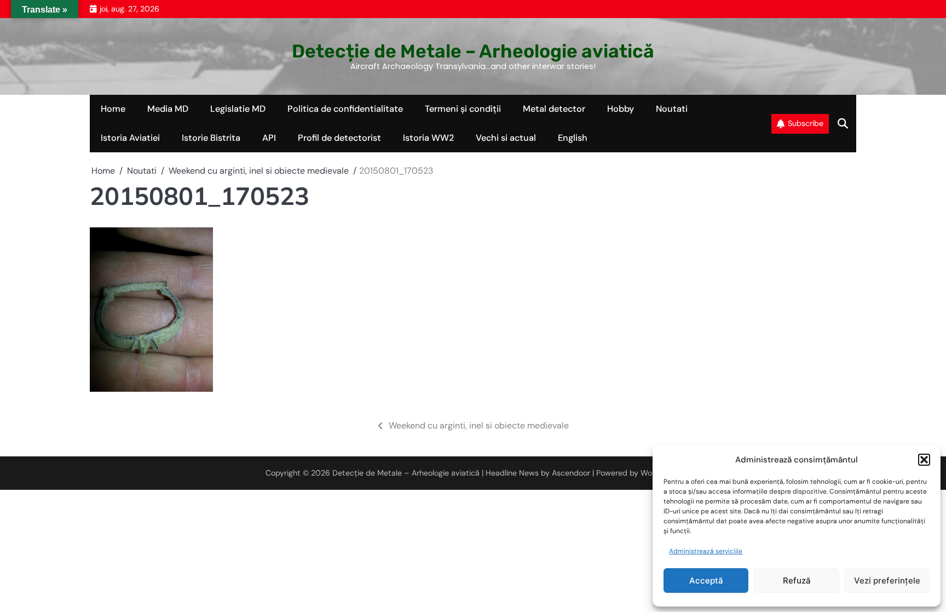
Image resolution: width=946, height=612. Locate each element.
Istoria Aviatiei (130, 138)
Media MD (167, 109)
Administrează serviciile (705, 551)
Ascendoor (571, 473)
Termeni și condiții (463, 109)
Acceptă (706, 580)
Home (113, 109)
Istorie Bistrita (211, 138)
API (269, 138)
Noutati (672, 109)
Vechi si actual (506, 138)
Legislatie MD (238, 109)
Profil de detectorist (339, 138)
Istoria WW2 (428, 138)
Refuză (797, 580)
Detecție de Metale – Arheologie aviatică (473, 51)
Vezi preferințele (887, 580)
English (572, 138)
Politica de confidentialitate (345, 109)
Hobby (620, 109)
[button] (924, 459)
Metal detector (554, 109)
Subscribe (805, 123)
